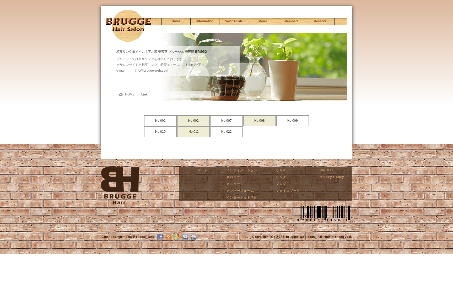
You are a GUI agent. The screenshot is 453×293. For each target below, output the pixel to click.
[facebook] (160, 238)
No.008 (259, 120)
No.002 (193, 120)
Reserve (320, 21)
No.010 (160, 132)
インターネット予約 (242, 197)
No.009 (292, 120)
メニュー (233, 184)
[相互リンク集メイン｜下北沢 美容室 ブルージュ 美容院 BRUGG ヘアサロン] (128, 30)
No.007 (226, 120)
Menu (262, 21)
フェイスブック (288, 191)
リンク (281, 177)
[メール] (194, 238)
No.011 (193, 132)
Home (176, 21)
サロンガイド (236, 177)
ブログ (281, 184)
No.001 (160, 120)
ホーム (203, 170)
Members (291, 21)
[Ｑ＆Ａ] (185, 238)
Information (204, 21)
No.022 (226, 132)
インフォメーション (242, 170)
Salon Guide (234, 21)
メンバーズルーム (240, 191)
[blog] (168, 238)
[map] (177, 238)
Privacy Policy (331, 177)
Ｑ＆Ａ (281, 170)
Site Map (326, 170)
